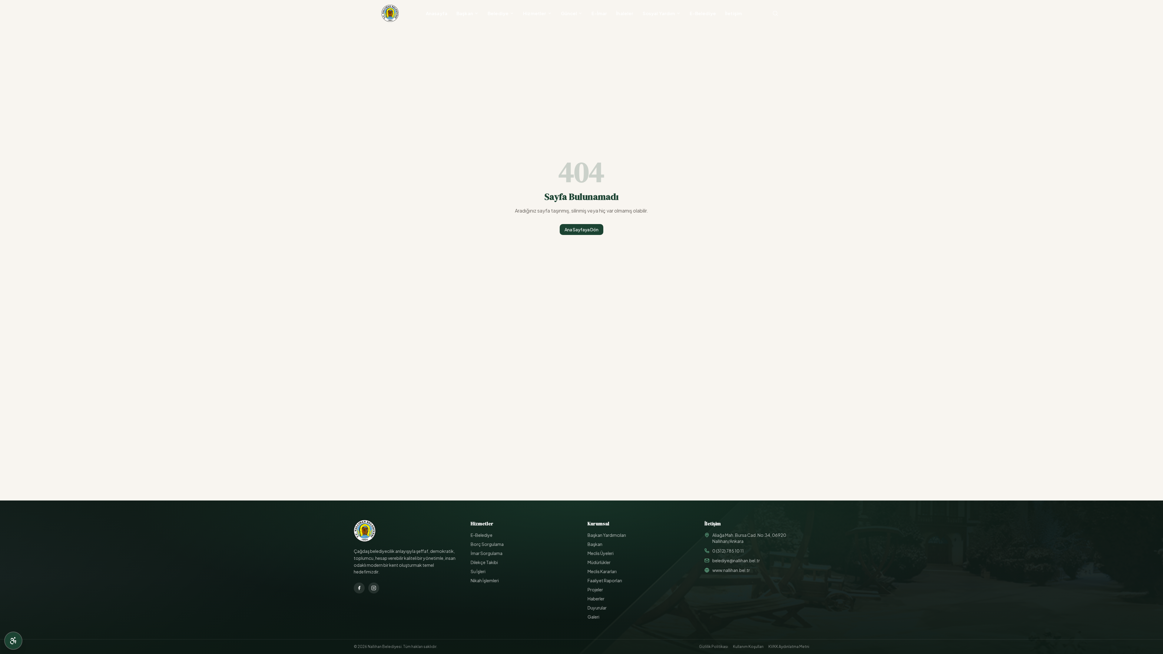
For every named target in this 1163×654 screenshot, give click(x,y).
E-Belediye (703, 13)
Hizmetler (534, 13)
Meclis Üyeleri (601, 553)
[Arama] (775, 13)
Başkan (464, 13)
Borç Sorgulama (487, 544)
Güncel (569, 13)
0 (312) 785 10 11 (728, 550)
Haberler (596, 598)
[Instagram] (373, 588)
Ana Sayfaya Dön (581, 229)
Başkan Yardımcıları (607, 535)
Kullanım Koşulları (748, 646)
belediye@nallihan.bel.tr (736, 560)
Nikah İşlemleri (485, 580)
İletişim (733, 13)
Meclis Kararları (602, 571)
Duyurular (597, 607)
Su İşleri (478, 571)
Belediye (498, 13)
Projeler (595, 589)
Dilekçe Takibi (484, 562)
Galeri (593, 616)
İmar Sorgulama (486, 553)
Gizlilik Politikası (713, 646)
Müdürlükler (599, 562)
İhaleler (624, 13)
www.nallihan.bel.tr (731, 570)
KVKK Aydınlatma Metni (788, 646)
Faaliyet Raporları (605, 580)
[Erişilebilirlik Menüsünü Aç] (13, 640)
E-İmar (599, 13)
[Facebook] (359, 588)
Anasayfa (436, 13)
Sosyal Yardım (659, 13)
